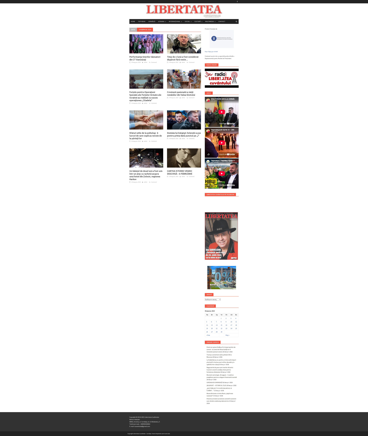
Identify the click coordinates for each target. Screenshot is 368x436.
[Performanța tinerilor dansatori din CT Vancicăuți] (146, 44)
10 (231, 322)
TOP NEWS (141, 21)
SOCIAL (187, 21)
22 (221, 328)
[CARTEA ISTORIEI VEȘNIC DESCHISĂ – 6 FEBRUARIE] (184, 158)
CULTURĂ (197, 21)
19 (207, 328)
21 (216, 328)
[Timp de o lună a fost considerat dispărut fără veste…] (184, 44)
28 (216, 332)
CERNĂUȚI (151, 21)
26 (207, 332)
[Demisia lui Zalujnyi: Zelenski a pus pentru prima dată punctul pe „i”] (184, 120)
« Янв (208, 335)
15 (221, 325)
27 (212, 332)
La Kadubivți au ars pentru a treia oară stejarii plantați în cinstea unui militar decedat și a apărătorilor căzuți (221, 362)
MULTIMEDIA (209, 21)
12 (207, 325)
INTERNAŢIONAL (174, 21)
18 (236, 325)
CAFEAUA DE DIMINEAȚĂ (215, 382)
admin (145, 62)
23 (226, 328)
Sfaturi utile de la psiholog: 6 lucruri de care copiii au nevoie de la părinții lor (145, 136)
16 (226, 325)
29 (221, 332)
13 (212, 325)
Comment (154, 62)
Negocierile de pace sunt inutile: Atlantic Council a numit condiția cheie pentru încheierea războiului (220, 369)
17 (231, 325)
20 (212, 328)
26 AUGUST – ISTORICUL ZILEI (216, 385)
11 (236, 322)
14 (216, 325)
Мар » (227, 335)
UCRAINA (161, 21)
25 (236, 328)
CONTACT (221, 21)
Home (133, 21)
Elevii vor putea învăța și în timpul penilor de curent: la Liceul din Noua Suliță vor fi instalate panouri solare (221, 349)
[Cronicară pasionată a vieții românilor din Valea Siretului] (184, 79)
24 (231, 328)
